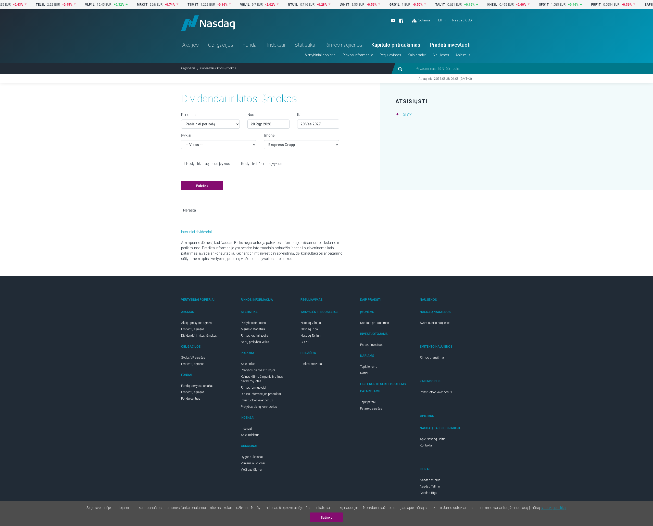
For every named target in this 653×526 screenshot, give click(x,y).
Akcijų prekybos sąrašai (196, 323)
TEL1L (27, 4)
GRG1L (381, 4)
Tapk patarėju (369, 402)
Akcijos (190, 45)
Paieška (202, 186)
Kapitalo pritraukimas (395, 45)
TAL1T (427, 4)
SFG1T (531, 4)
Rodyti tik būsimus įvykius (261, 164)
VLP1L (77, 4)
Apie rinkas (248, 364)
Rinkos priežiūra (311, 364)
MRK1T (129, 4)
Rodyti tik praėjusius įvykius (208, 164)
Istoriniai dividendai (196, 232)
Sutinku (327, 517)
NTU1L (280, 4)
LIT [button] (440, 20)
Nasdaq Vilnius (310, 323)
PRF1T (583, 4)
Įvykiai (186, 135)
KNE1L (479, 4)
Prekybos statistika (253, 323)
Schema (424, 20)
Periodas (188, 115)
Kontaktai (426, 445)
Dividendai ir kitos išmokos (199, 335)
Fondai (250, 45)
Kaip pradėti (417, 55)
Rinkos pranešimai (432, 357)
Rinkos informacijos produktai (261, 394)
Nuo (250, 115)
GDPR (304, 342)
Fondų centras (190, 398)
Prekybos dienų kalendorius (259, 407)
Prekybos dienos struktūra (258, 370)
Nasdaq (208, 23)
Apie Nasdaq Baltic (432, 439)
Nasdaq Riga (309, 329)
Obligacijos (220, 45)
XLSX (407, 115)
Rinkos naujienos (343, 45)
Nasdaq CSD (462, 20)
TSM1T (180, 4)
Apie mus (463, 55)
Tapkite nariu (368, 367)
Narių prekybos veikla (255, 342)
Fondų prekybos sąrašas (197, 386)
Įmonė (269, 135)
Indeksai (276, 45)
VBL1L (232, 4)
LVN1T (331, 4)
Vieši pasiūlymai (251, 469)
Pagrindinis (188, 68)
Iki (298, 115)
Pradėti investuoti (450, 45)
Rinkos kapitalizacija (254, 335)
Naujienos (441, 55)
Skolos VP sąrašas (193, 357)
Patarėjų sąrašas (371, 408)
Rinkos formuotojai (253, 387)
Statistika (305, 45)
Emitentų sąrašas (192, 329)
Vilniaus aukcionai (253, 463)
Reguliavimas (390, 55)
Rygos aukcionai (252, 457)
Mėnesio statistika (253, 329)
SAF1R (637, 4)
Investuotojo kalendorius (257, 400)
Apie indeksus (250, 435)
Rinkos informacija (358, 55)
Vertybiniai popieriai (320, 55)
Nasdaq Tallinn (310, 335)
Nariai (364, 373)
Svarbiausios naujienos (435, 323)
